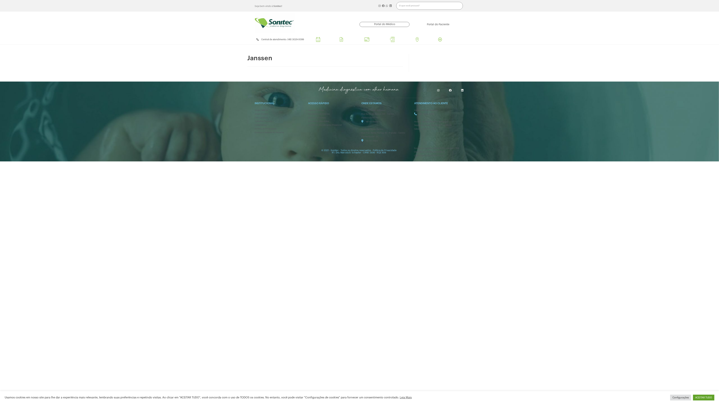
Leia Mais (406, 397)
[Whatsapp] (387, 6)
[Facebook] (383, 6)
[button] (384, 24)
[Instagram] (379, 6)
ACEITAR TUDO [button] (703, 397)
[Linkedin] (390, 6)
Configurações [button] (680, 397)
